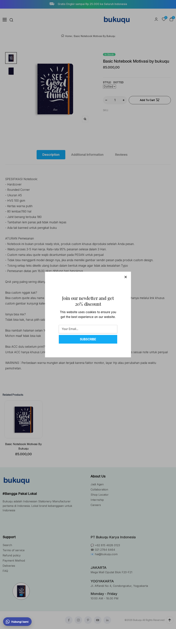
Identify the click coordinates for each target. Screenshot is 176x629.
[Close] (125, 277)
